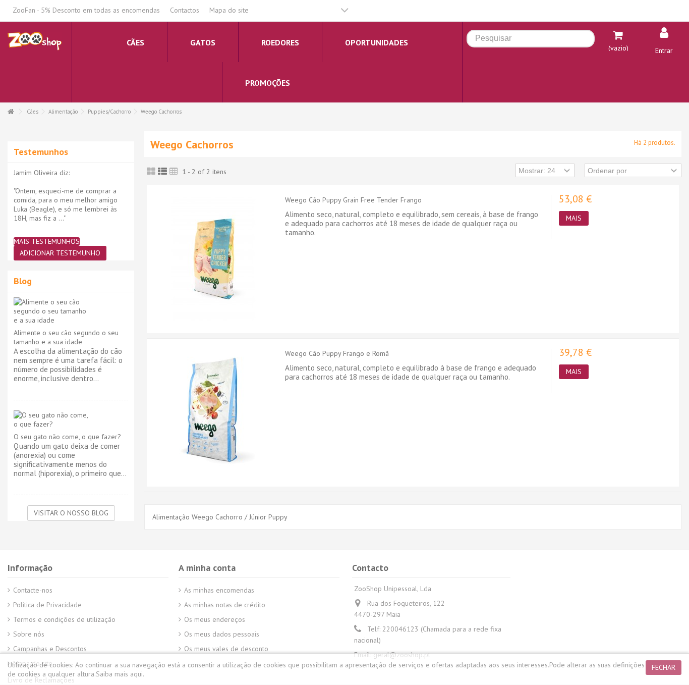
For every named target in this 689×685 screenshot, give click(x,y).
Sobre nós (28, 634)
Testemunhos (41, 151)
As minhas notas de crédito (224, 604)
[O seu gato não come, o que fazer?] (71, 419)
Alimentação (63, 111)
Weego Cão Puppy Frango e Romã (337, 353)
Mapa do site (229, 10)
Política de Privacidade (47, 604)
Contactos (184, 10)
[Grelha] (151, 172)
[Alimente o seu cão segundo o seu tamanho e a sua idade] (71, 311)
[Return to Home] (11, 112)
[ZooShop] (35, 40)
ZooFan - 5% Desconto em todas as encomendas (86, 10)
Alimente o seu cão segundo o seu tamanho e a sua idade (66, 337)
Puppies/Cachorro (109, 111)
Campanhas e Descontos (50, 648)
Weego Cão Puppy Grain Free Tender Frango (353, 199)
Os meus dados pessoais (221, 634)
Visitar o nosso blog (71, 512)
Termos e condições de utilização (64, 619)
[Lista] (162, 172)
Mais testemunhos (47, 241)
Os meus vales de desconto (226, 648)
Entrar (664, 50)
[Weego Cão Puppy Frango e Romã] (213, 411)
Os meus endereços (214, 619)
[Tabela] (173, 172)
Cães (32, 111)
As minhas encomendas (219, 590)
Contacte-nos (32, 590)
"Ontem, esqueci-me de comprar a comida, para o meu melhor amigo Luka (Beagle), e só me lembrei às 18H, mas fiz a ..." (66, 204)
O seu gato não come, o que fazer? (67, 436)
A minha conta (207, 567)
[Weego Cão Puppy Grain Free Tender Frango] (213, 258)
